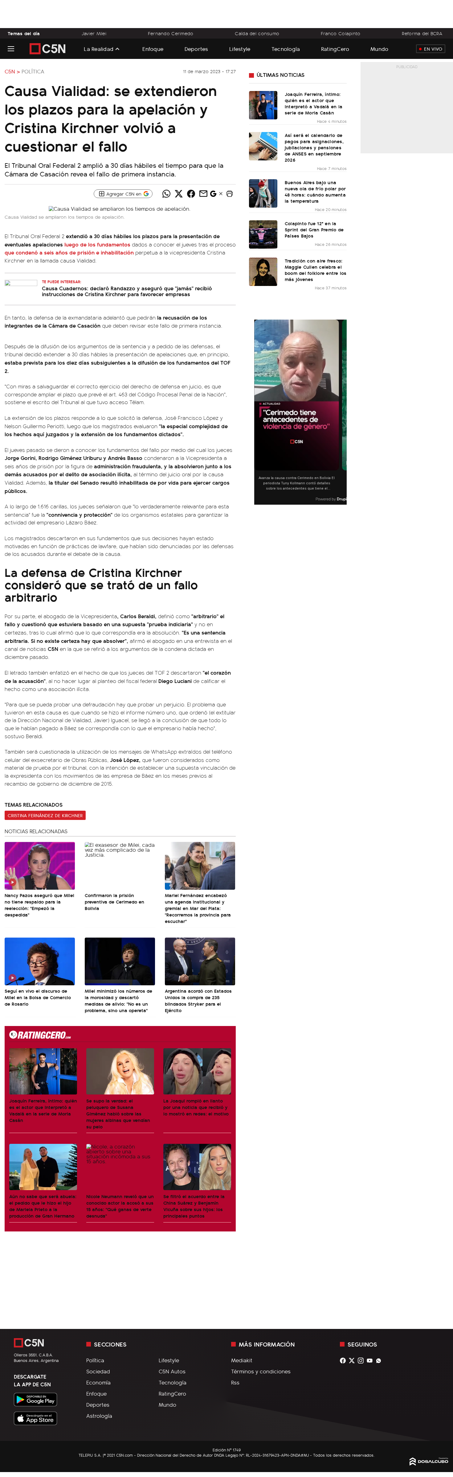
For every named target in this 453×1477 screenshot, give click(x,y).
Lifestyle (239, 48)
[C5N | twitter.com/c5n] (353, 1361)
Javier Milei (94, 33)
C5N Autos (172, 1371)
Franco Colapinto (341, 33)
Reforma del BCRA (422, 33)
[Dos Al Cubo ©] (429, 1463)
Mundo (379, 48)
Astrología (99, 1415)
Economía (98, 1382)
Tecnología (285, 48)
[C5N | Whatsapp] (380, 1361)
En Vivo (433, 48)
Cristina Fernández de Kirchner (45, 815)
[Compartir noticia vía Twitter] (179, 194)
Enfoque (152, 48)
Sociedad (98, 1371)
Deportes (196, 48)
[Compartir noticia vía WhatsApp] (166, 194)
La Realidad (98, 48)
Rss (235, 1382)
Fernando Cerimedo (171, 33)
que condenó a (70, 252)
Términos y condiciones (261, 1371)
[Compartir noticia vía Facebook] (191, 194)
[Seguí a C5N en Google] (213, 195)
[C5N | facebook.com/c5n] (344, 1361)
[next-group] (343, 412)
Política (33, 71)
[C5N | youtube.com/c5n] (371, 1361)
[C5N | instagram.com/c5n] (362, 1361)
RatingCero (335, 48)
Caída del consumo (257, 33)
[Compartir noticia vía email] (203, 194)
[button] (229, 194)
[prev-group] (258, 412)
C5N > (12, 71)
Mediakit (241, 1360)
